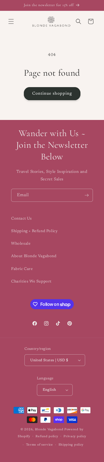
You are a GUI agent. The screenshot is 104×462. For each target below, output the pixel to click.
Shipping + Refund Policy (34, 231)
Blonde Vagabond (49, 429)
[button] (11, 21)
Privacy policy (75, 436)
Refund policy (46, 436)
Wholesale (21, 244)
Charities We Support (31, 282)
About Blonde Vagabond (34, 256)
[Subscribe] (86, 195)
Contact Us (21, 219)
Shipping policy (71, 444)
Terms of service (39, 444)
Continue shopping (52, 94)
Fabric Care (22, 269)
